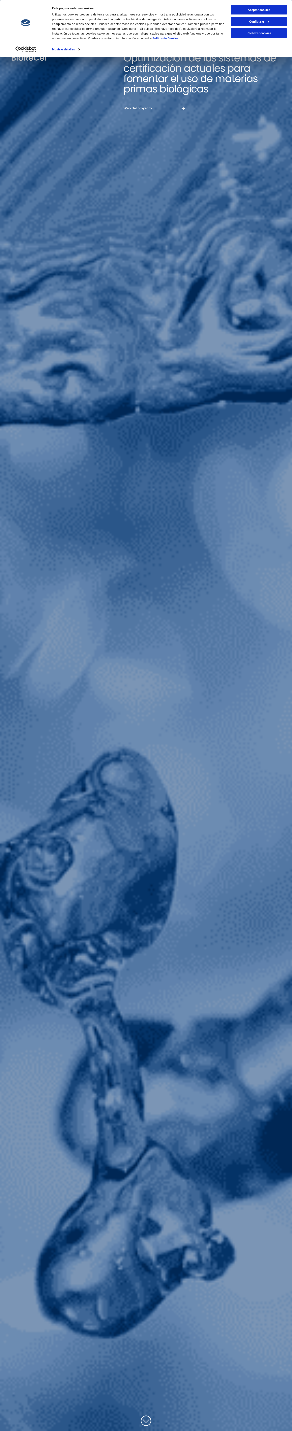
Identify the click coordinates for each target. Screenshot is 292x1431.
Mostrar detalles (63, 49)
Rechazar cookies (259, 33)
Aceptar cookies (259, 10)
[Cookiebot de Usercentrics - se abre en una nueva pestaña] (25, 49)
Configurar (256, 21)
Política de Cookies (165, 38)
